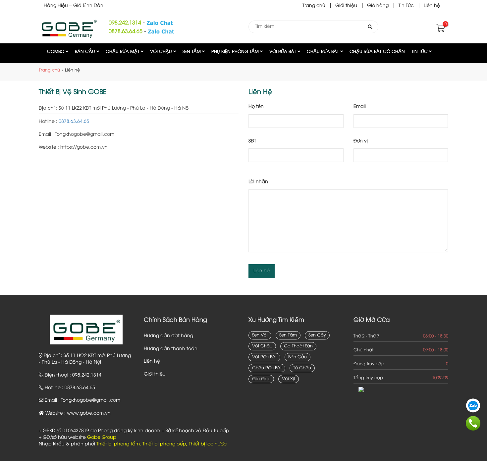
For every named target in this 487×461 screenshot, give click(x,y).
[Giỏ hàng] (439, 29)
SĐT (252, 141)
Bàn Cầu (85, 52)
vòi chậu (262, 346)
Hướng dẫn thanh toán (170, 349)
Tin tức (420, 52)
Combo (56, 52)
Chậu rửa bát (323, 52)
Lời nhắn (258, 182)
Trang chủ (313, 6)
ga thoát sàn (298, 346)
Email (359, 107)
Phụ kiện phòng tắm (235, 52)
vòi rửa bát (264, 357)
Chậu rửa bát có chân (377, 52)
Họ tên (256, 107)
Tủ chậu (302, 368)
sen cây (317, 335)
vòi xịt (288, 379)
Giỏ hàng (378, 6)
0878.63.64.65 (125, 31)
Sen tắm (192, 52)
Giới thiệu (346, 6)
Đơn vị (360, 141)
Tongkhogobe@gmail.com (90, 400)
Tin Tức (406, 6)
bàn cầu (297, 357)
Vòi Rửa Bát (283, 52)
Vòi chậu (161, 52)
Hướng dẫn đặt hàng (168, 336)
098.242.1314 (125, 23)
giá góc (261, 379)
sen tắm (288, 335)
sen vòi (260, 335)
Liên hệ (432, 6)
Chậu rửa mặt (123, 52)
